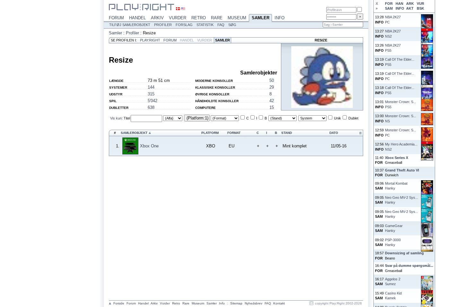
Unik (337, 118)
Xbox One (149, 146)
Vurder (177, 17)
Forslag (184, 25)
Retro (198, 17)
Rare (217, 17)
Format (233, 133)
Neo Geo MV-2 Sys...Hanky (401, 200)
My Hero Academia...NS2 (401, 146)
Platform (210, 133)
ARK (410, 3)
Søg (232, 25)
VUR (420, 3)
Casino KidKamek (393, 295)
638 (151, 107)
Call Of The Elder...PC (399, 76)
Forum (116, 17)
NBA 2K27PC (393, 19)
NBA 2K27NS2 (393, 33)
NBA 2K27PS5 (393, 47)
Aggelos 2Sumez (392, 281)
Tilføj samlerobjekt (129, 25)
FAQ (220, 25)
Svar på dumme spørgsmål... (409, 266)
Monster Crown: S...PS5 (400, 104)
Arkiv (157, 17)
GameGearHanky (394, 228)
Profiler (163, 25)
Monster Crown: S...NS (400, 118)
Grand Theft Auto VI (402, 170)
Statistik (205, 25)
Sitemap (236, 303)
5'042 (152, 100)
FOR (389, 3)
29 (271, 87)
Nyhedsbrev (253, 303)
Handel (137, 17)
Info (279, 17)
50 (271, 80)
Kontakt (279, 303)
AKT (410, 8)
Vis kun (116, 118)
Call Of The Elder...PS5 (399, 61)
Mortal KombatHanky (396, 185)
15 (271, 107)
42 (271, 100)
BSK (420, 8)
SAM (389, 8)
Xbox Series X (396, 158)
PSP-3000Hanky (393, 242)
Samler (260, 17)
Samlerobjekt (134, 133)
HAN (399, 3)
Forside (118, 303)
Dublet (353, 118)
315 (151, 94)
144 (151, 87)
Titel (127, 118)
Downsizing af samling (404, 253)
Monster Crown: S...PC (400, 132)
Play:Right (150, 40)
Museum (237, 17)
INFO (400, 8)
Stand (286, 133)
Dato (333, 133)
